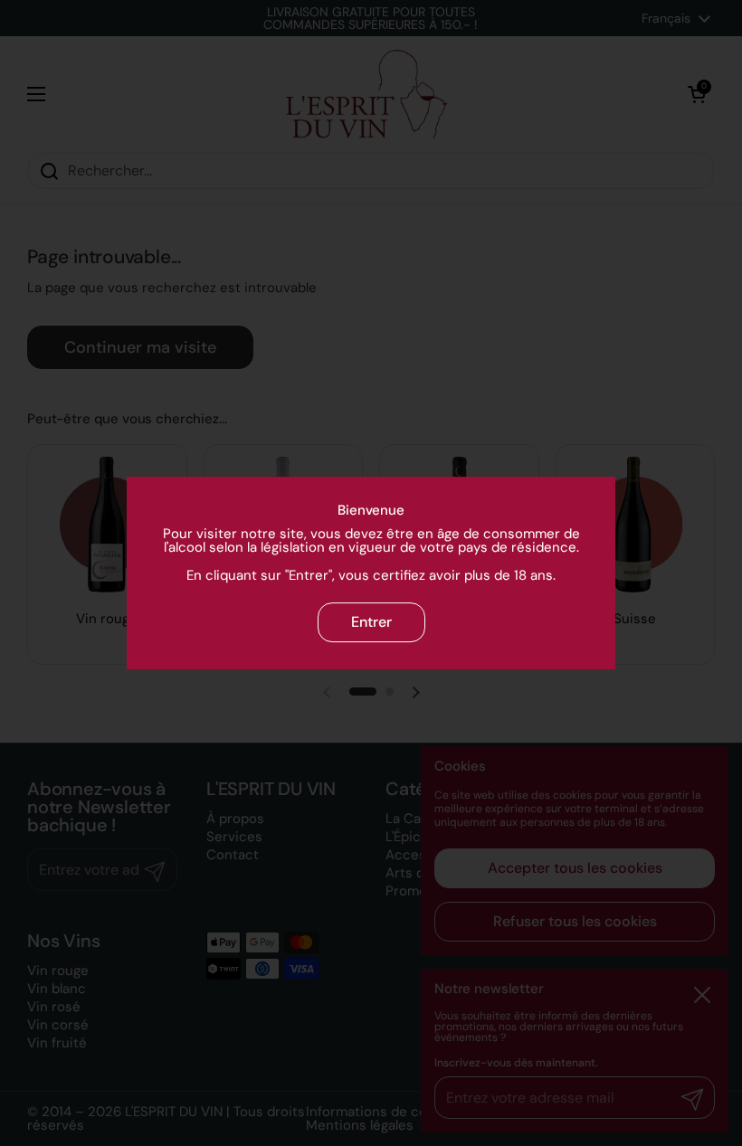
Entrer (371, 621)
